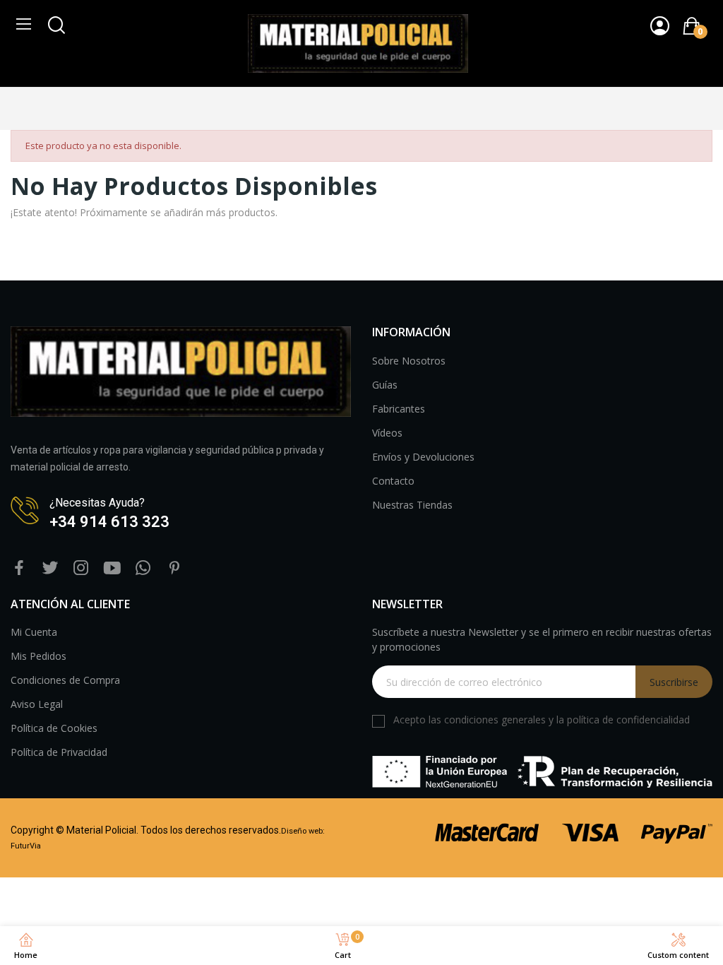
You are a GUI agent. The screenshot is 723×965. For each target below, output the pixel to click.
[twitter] (50, 568)
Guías (385, 384)
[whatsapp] (143, 568)
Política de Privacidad (59, 752)
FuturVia (26, 846)
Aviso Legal (37, 704)
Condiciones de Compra (65, 680)
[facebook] (19, 568)
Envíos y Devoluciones (423, 456)
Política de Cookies (54, 728)
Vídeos (387, 432)
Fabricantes (398, 408)
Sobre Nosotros (409, 360)
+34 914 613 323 (109, 522)
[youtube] (112, 568)
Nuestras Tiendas (412, 504)
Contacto (393, 480)
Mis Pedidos (38, 656)
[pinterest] (174, 568)
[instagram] (81, 568)
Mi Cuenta (34, 632)
